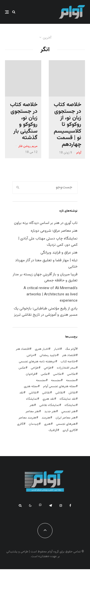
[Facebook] (70, 505)
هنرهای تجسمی (66, 424)
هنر (32, 405)
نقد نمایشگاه (68, 399)
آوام (78, 152)
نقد (21, 392)
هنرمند (46, 417)
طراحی (34, 368)
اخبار (57, 349)
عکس (44, 374)
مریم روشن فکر (28, 146)
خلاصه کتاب (68, 361)
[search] (18, 188)
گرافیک (52, 430)
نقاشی (59, 392)
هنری (47, 424)
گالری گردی (69, 430)
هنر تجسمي (68, 411)
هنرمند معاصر (27, 417)
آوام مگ (70, 349)
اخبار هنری (41, 349)
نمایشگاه (70, 405)
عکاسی (71, 374)
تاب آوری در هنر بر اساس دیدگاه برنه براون (46, 223)
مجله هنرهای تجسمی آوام (59, 386)
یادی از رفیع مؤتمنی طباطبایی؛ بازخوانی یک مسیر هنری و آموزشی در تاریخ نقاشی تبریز (46, 312)
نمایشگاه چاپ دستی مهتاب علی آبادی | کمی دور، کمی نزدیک (48, 242)
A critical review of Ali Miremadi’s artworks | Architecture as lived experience (51, 294)
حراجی (30, 355)
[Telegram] (50, 505)
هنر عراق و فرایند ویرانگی (59, 253)
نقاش (72, 392)
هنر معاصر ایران (66, 417)
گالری (20, 424)
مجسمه (71, 380)
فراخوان (31, 374)
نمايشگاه (31, 399)
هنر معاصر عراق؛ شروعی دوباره (54, 231)
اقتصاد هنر (23, 349)
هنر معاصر (32, 411)
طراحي (48, 368)
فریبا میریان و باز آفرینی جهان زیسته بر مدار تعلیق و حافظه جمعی (45, 278)
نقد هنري (48, 399)
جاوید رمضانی (48, 355)
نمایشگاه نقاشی (49, 405)
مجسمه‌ (41, 380)
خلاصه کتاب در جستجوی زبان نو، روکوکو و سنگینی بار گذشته (24, 121)
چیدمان (34, 424)
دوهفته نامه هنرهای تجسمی (37, 361)
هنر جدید (50, 411)
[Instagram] (61, 505)
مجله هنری (31, 386)
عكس (22, 368)
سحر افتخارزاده (66, 368)
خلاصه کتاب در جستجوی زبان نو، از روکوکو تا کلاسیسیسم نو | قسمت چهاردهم (67, 125)
